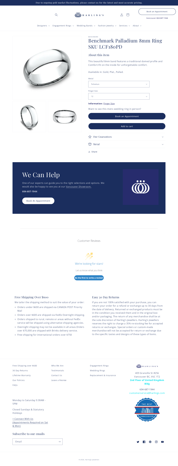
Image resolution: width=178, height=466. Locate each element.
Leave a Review (58, 380)
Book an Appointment (157, 11)
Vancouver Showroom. (78, 186)
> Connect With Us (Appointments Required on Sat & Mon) (30, 422)
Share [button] (94, 151)
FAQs (15, 385)
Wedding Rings (97, 370)
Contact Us (56, 375)
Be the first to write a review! (89, 277)
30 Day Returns (20, 370)
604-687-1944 (147, 389)
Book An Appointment (38, 200)
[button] (56, 15)
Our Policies (19, 380)
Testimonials (57, 370)
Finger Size (93, 91)
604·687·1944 (162, 18)
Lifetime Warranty (22, 375)
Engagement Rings (99, 365)
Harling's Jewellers (92, 460)
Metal (90, 78)
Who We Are (57, 365)
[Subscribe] (59, 441)
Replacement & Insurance (103, 375)
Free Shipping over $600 (25, 365)
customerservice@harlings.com (147, 393)
